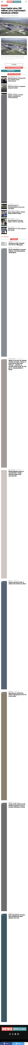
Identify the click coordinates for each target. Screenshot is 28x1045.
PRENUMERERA (11, 70)
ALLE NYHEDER (5, 236)
